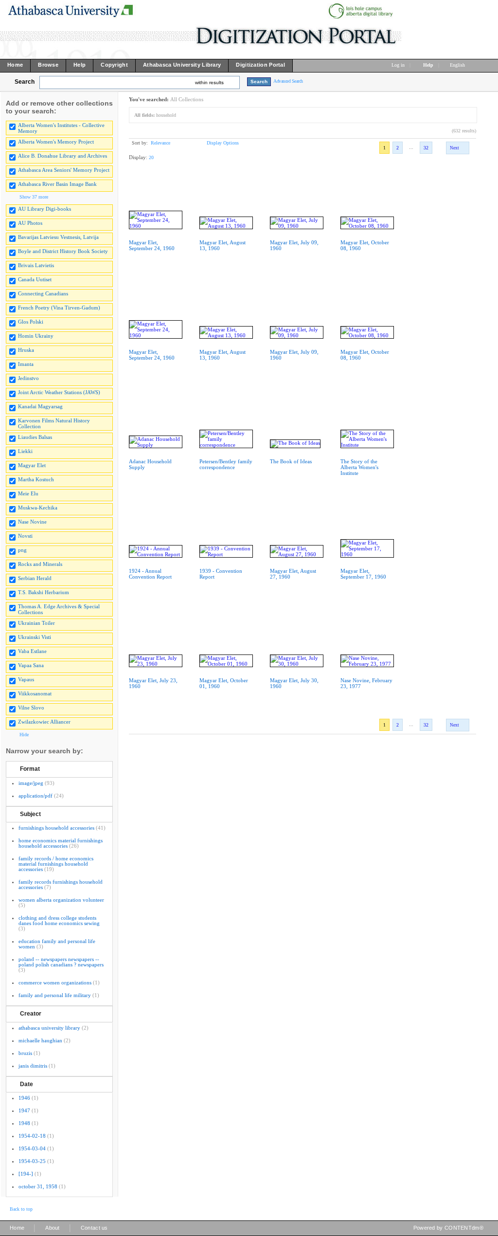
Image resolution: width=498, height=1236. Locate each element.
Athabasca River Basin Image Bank (57, 184)
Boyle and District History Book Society (63, 251)
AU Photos (30, 223)
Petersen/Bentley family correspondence (225, 464)
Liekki (25, 451)
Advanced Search (288, 81)
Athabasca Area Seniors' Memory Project (63, 170)
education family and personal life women (56, 943)
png (22, 550)
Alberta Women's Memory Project (56, 142)
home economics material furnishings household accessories (60, 843)
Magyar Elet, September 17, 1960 (363, 574)
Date (26, 1084)
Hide (24, 734)
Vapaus (26, 679)
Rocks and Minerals (40, 564)
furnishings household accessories (56, 828)
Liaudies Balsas (35, 437)
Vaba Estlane (32, 651)
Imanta (26, 364)
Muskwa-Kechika (37, 507)
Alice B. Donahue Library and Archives (62, 156)
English (458, 65)
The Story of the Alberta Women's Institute (359, 467)
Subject (30, 814)
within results (209, 82)
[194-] (25, 1174)
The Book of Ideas (291, 461)
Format (30, 768)
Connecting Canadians (43, 293)
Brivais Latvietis (36, 265)
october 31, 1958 (37, 1186)
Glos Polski (30, 322)
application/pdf (35, 796)
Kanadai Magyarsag (40, 406)
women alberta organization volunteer (61, 900)
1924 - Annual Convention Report (150, 574)
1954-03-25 (32, 1161)
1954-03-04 (32, 1148)
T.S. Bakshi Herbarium (43, 592)
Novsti (25, 536)
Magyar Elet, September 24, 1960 (152, 245)
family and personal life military (54, 995)
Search (25, 81)
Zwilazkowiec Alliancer (44, 722)
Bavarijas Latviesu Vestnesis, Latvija (58, 237)
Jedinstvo (28, 378)
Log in (398, 65)
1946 (24, 1098)
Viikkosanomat (35, 693)
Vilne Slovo (31, 707)
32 (426, 147)
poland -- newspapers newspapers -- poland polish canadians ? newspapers (61, 961)
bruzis (25, 1053)
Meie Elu (28, 493)
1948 (24, 1123)
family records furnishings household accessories (60, 884)
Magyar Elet (32, 465)
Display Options (223, 142)
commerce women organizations (54, 982)
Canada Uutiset (35, 279)
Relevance (160, 142)
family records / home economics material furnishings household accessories (55, 863)
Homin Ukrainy (35, 336)
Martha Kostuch (36, 479)
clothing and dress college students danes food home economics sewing (59, 920)
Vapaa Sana (31, 665)
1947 (24, 1110)
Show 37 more (33, 197)
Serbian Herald (35, 578)
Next (454, 147)
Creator (30, 1013)
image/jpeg (30, 783)
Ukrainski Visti (34, 637)
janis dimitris (32, 1066)
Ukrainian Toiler (36, 623)
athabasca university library (49, 1028)
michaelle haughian (40, 1040)
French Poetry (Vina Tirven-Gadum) (59, 307)
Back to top (21, 1209)
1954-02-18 (32, 1136)
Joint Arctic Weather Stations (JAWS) (59, 392)
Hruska (26, 350)
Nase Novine (32, 522)
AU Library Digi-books (44, 209)
